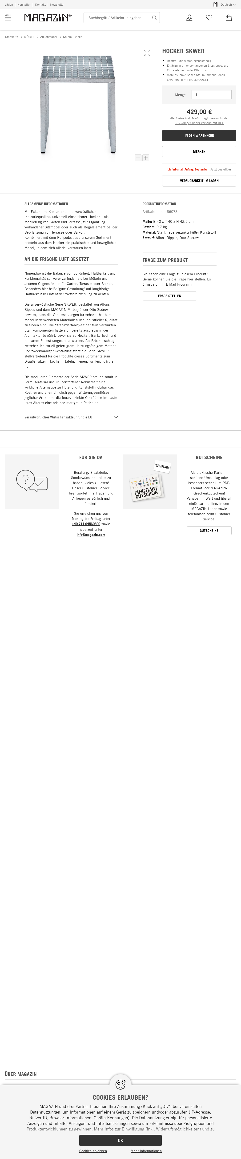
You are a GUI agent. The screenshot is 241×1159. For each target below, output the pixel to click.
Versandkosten (219, 118)
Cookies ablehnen (93, 1151)
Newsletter (57, 4)
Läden (9, 4)
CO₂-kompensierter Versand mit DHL (199, 123)
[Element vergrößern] (145, 157)
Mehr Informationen (146, 1151)
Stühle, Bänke (72, 37)
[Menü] (8, 17)
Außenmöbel (48, 37)
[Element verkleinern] (138, 157)
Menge (180, 95)
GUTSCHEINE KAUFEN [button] (209, 531)
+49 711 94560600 (86, 524)
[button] (147, 52)
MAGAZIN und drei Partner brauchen (73, 1106)
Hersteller (24, 4)
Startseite (11, 37)
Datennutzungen (45, 1111)
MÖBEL (29, 37)
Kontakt (40, 4)
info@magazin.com (91, 534)
